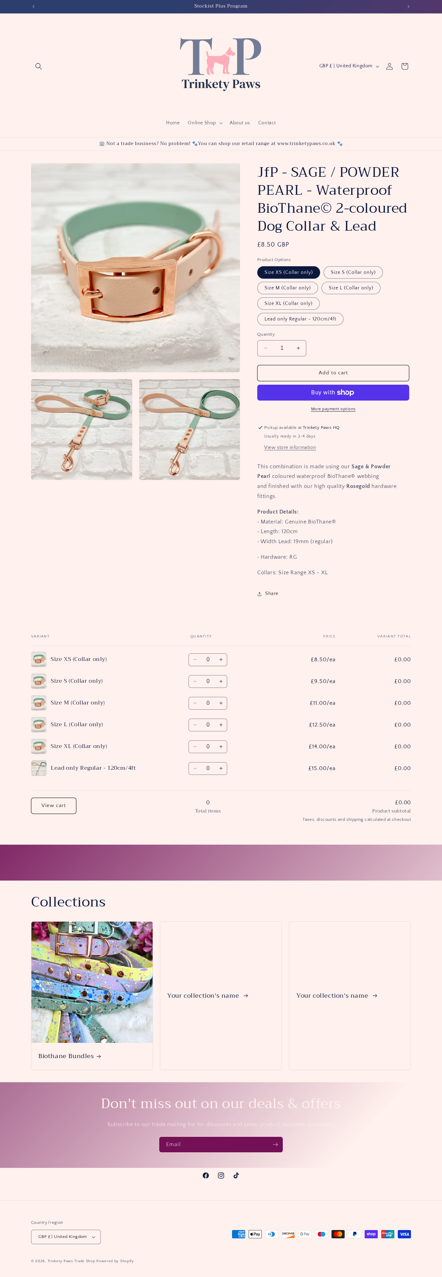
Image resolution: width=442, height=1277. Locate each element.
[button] (38, 66)
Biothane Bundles (66, 1056)
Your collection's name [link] (204, 995)
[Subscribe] (275, 1144)
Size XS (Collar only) (289, 272)
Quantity (266, 334)
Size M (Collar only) (288, 288)
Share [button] (271, 593)
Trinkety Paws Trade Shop (71, 1261)
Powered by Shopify (115, 1261)
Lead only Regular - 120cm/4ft (300, 319)
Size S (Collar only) (353, 272)
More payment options (333, 409)
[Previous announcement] (33, 6)
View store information (290, 447)
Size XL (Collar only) (289, 303)
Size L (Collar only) (351, 288)
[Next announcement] (408, 6)
